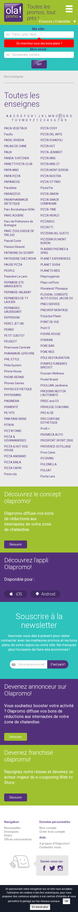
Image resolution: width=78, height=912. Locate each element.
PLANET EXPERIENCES (56, 258)
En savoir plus (40, 907)
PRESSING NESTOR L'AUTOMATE (53, 393)
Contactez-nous (50, 847)
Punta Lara (48, 476)
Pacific (8, 134)
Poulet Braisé (49, 379)
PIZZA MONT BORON (54, 170)
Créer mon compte (52, 831)
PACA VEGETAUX (15, 128)
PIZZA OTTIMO (51, 181)
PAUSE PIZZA (13, 264)
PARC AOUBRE (14, 215)
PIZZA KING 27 (50, 164)
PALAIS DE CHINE (15, 146)
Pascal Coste (12, 240)
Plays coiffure (50, 282)
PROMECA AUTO (52, 434)
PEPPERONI (12, 317)
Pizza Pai (47, 187)
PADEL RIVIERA (14, 140)
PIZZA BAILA (12, 462)
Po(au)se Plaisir (51, 316)
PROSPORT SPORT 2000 (57, 440)
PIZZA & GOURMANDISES (15, 438)
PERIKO (9, 329)
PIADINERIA (11, 401)
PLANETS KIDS (50, 270)
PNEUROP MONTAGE (54, 310)
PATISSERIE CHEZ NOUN (20, 258)
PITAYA (9, 425)
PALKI (8, 152)
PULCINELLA (49, 464)
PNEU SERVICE (50, 304)
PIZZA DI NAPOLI (52, 140)
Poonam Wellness (52, 373)
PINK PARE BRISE (15, 419)
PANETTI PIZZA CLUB (18, 164)
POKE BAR (47, 345)
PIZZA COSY (49, 128)
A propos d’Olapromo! (54, 843)
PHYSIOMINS (12, 395)
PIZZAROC (48, 221)
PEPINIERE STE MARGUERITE (14, 284)
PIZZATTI (47, 227)
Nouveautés (12, 828)
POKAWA (47, 340)
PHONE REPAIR (14, 377)
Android (48, 594)
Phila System (12, 365)
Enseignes (11, 831)
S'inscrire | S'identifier (55, 21)
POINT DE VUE (50, 322)
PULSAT (46, 470)
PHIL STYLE (11, 359)
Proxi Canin (48, 452)
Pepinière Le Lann (15, 276)
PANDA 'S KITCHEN (16, 158)
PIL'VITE (9, 412)
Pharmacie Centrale (17, 347)
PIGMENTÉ (11, 407)
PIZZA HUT (48, 146)
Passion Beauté (14, 246)
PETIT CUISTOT (14, 335)
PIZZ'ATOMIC (13, 431)
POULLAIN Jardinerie (54, 385)
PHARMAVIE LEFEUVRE (19, 353)
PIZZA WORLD (50, 215)
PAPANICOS (12, 181)
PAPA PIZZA (12, 176)
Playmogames (50, 276)
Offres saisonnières (18, 839)
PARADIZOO (12, 194)
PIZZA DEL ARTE (51, 134)
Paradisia (10, 187)
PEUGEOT (10, 341)
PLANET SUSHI (50, 264)
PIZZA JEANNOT (52, 152)
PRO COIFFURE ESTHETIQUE (50, 420)
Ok (66, 901)
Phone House (13, 371)
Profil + (45, 428)
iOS (18, 594)
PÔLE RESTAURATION (55, 357)
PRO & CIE (47, 412)
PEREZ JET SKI (14, 323)
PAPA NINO (11, 170)
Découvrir (15, 544)
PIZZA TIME (48, 209)
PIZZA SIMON (49, 194)
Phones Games (14, 383)
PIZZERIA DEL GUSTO (55, 233)
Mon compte (47, 828)
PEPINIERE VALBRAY (17, 292)
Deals (8, 835)
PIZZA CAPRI (12, 468)
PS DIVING (47, 458)
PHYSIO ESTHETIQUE (18, 389)
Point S (45, 328)
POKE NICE (47, 351)
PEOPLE (9, 270)
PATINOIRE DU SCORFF (19, 252)
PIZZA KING (48, 158)
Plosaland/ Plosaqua (54, 288)
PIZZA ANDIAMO (15, 456)
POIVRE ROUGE (51, 334)
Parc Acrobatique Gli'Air (19, 209)
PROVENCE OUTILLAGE (56, 446)
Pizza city (10, 474)
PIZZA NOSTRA (51, 176)
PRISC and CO (50, 401)
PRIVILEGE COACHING (55, 407)
